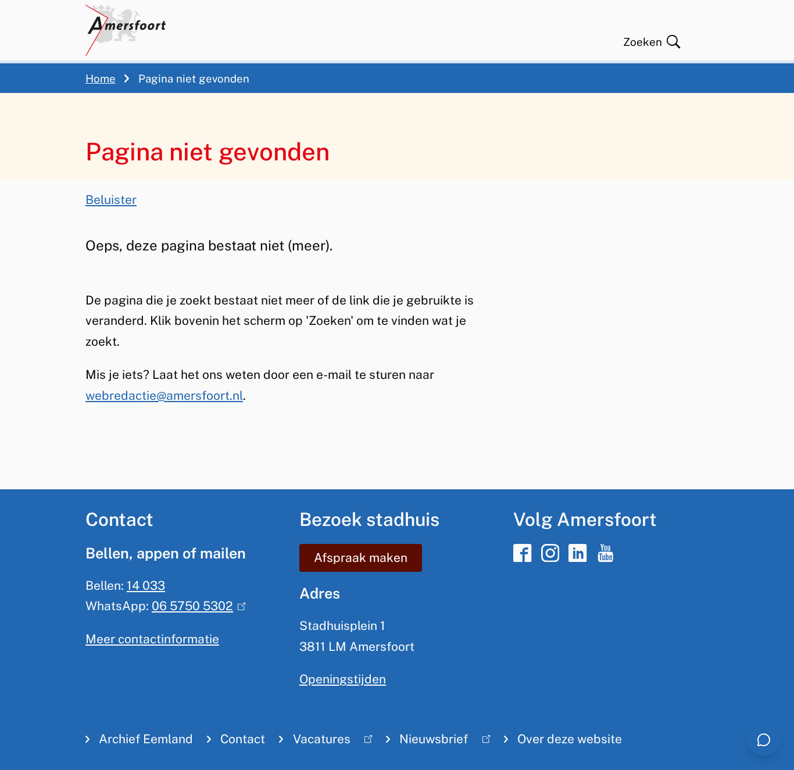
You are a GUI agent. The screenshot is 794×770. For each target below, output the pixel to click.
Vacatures (314, 741)
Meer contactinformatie (152, 639)
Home (100, 78)
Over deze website (569, 739)
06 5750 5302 (196, 606)
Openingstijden (342, 679)
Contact (242, 739)
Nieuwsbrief (427, 741)
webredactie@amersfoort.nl (164, 395)
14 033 (146, 585)
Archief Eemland (146, 739)
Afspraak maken (360, 557)
